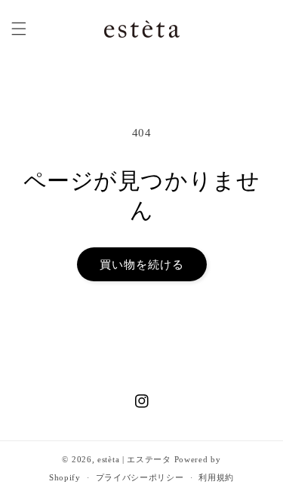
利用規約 (216, 477)
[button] (18, 28)
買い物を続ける (142, 265)
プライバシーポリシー (140, 477)
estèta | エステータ (134, 459)
